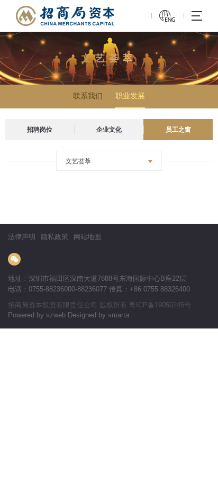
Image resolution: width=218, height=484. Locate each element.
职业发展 (130, 96)
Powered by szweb (37, 315)
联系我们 (88, 96)
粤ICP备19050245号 (160, 305)
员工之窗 (178, 129)
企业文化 (109, 129)
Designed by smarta (98, 315)
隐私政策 (54, 237)
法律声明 (21, 237)
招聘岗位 (39, 129)
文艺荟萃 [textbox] (78, 161)
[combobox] (109, 161)
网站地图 (87, 237)
